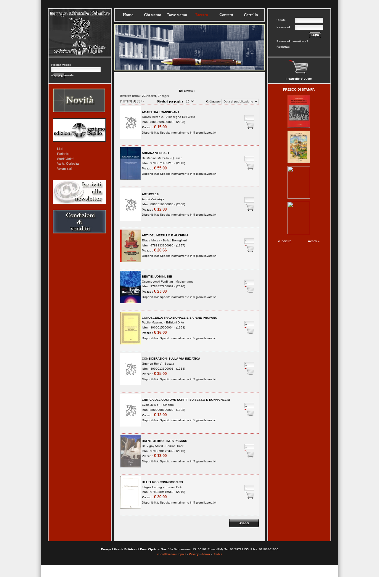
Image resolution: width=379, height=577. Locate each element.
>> (142, 101)
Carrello (251, 15)
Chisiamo (152, 15)
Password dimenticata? (292, 41)
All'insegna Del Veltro (180, 116)
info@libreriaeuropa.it (171, 554)
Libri (60, 148)
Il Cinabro (167, 404)
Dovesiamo (177, 15)
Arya (161, 199)
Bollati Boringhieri (175, 240)
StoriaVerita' (65, 159)
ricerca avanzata (62, 75)
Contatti (226, 15)
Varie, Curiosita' (68, 163)
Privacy (194, 554)
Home (128, 15)
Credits (217, 554)
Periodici (63, 154)
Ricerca (202, 15)
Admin (205, 554)
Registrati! (283, 46)
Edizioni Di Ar (175, 322)
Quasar (176, 158)
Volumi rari (64, 168)
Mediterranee (185, 281)
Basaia (169, 363)
